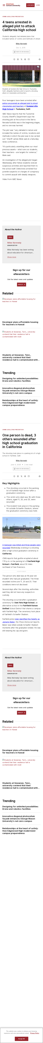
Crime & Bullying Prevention (13, 16)
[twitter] (21, 59)
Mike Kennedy (21, 44)
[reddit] (25, 59)
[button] (3, 5)
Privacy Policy (34, 1033)
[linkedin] (18, 59)
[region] (21, 1035)
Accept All (21, 1039)
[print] (40, 59)
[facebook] (14, 59)
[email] (29, 59)
